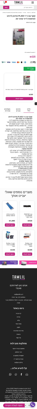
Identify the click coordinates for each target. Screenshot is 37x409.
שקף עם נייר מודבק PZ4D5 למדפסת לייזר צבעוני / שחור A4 (19, 89)
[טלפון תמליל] (32, 404)
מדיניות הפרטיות (18, 330)
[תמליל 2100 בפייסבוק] (21, 375)
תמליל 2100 (33, 12)
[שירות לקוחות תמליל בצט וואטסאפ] (10, 375)
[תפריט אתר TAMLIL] (32, 2)
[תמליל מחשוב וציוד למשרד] (18, 279)
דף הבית (18, 313)
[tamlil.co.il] (18, 2)
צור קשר (18, 337)
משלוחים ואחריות (7, 110)
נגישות (18, 334)
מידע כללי (28, 110)
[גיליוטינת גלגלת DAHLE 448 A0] (10, 206)
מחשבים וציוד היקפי (18, 348)
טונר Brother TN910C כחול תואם (28, 245)
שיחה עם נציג (29, 68)
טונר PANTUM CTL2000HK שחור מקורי (28, 215)
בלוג (18, 320)
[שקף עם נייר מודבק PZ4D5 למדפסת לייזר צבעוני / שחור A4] (26, 80)
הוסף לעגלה (19, 98)
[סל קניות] (4, 3)
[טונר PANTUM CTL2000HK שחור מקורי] (27, 206)
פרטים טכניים (18, 110)
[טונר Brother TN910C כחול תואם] (27, 235)
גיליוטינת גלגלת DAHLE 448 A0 (10, 214)
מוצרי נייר (24, 12)
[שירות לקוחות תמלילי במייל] (27, 375)
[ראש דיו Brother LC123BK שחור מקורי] (10, 235)
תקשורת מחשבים (18, 355)
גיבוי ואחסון (18, 352)
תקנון (18, 327)
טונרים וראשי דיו (18, 359)
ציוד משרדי (28, 12)
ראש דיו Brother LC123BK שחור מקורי (10, 245)
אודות (18, 317)
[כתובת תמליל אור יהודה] (16, 375)
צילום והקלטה (18, 362)
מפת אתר (18, 324)
